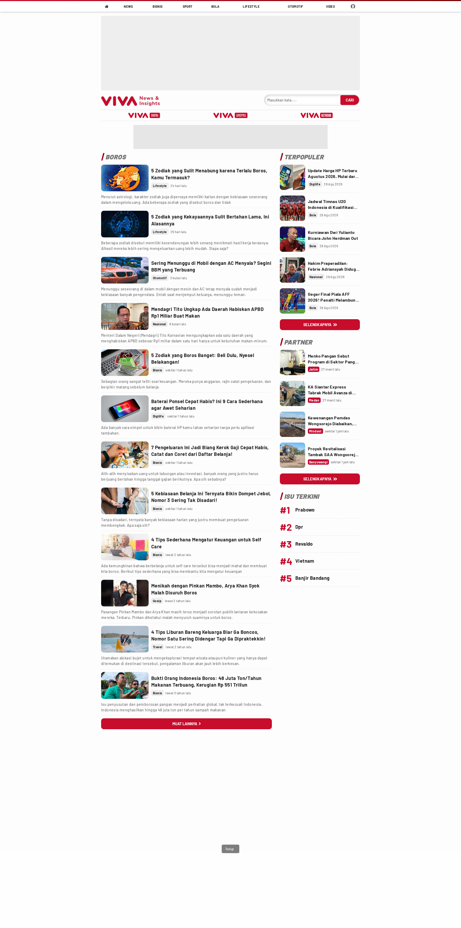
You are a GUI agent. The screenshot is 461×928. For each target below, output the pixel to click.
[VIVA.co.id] (133, 100)
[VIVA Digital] (144, 115)
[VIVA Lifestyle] (230, 115)
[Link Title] (125, 178)
